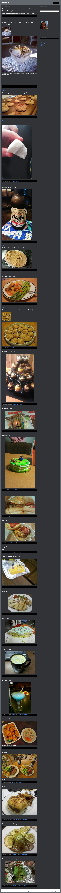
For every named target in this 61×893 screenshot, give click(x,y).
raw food (24, 86)
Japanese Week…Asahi (9, 187)
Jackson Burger (6, 520)
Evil (41, 42)
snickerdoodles (23, 347)
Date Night (5, 752)
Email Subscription (45, 6)
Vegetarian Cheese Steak (9, 494)
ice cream (17, 86)
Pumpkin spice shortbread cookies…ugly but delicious (18, 93)
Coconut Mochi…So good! (10, 123)
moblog (42, 44)
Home (54, 2)
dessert (4, 86)
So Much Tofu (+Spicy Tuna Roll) (12, 719)
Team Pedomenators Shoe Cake (11, 556)
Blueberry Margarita (8, 680)
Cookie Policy (26, 891)
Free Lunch (5, 591)
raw (22, 86)
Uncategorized (15, 16)
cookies (19, 347)
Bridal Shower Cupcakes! (9, 352)
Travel (42, 47)
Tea (41, 46)
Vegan (42, 49)
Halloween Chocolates (8, 408)
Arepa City (5, 547)
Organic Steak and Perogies (10, 824)
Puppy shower (6, 435)
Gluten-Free (14, 86)
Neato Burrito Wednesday (9, 859)
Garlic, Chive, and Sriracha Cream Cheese (14, 248)
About (57, 2)
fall (5, 86)
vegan (31, 86)
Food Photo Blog (6, 2)
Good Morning (6, 649)
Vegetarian (21, 552)
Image (3, 90)
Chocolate (42, 40)
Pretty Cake (5, 618)
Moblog (20, 86)
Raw (41, 45)
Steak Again (5, 787)
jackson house (20, 516)
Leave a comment (20, 16)
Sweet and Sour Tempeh (9, 276)
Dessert (42, 41)
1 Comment (34, 86)
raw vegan (28, 86)
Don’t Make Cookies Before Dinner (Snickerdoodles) (17, 310)
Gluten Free (12, 552)
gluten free (10, 86)
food (7, 86)
